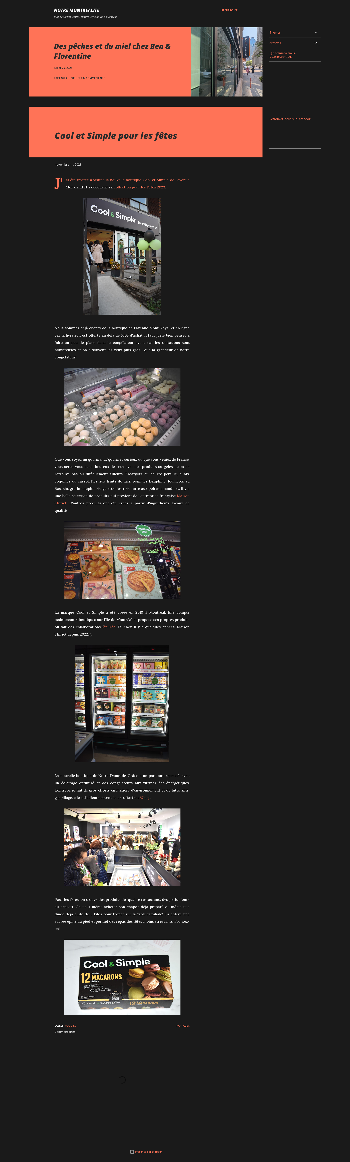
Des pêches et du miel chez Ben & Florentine (112, 51)
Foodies (70, 1025)
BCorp (145, 797)
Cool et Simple (156, 179)
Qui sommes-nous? (282, 53)
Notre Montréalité (76, 10)
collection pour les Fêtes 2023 (139, 187)
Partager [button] (60, 78)
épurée (109, 627)
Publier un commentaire (88, 78)
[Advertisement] (296, 87)
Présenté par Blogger (148, 1151)
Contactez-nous (280, 56)
